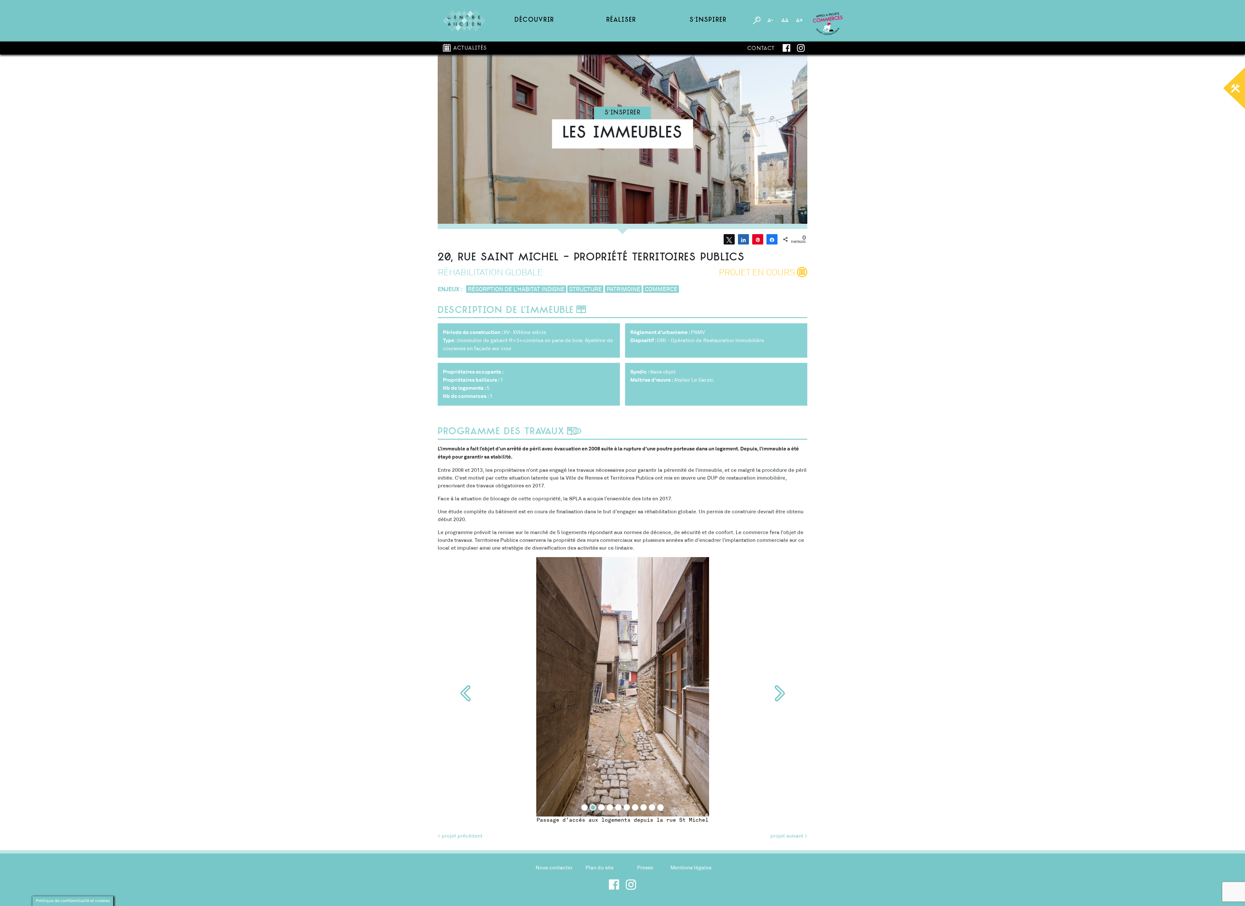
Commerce (661, 289)
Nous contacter (554, 867)
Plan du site (600, 867)
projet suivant (786, 836)
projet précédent (462, 836)
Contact (761, 48)
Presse (645, 867)
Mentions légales (690, 867)
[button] (465, 693)
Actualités (470, 48)
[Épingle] (758, 239)
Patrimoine (623, 289)
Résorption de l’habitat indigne (516, 289)
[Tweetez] (729, 239)
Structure (585, 289)
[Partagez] (743, 239)
